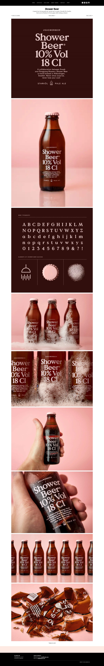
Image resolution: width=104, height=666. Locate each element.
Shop (68, 2)
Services (39, 2)
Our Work (46, 2)
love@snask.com (45, 657)
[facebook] (82, 3)
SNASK (17, 2)
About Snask (54, 2)
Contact (62, 2)
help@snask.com (41, 658)
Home (33, 2)
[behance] (84, 3)
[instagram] (89, 3)
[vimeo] (87, 3)
